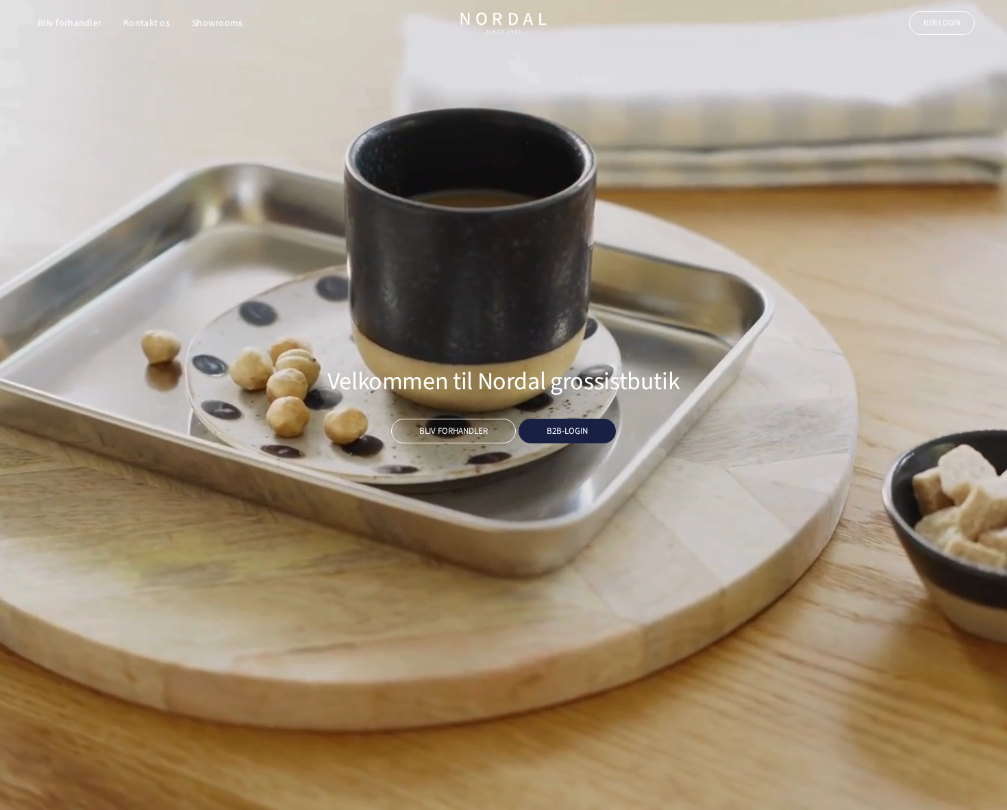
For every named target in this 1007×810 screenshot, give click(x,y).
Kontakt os (146, 23)
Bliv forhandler (69, 23)
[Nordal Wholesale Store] (503, 23)
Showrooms (217, 23)
